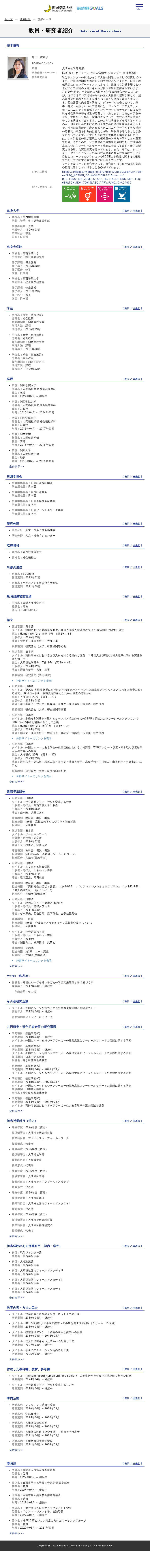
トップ (9, 19)
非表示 (136, 210)
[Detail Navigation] (139, 7)
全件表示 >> (16, 466)
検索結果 (25, 19)
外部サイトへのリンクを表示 (34, 680)
